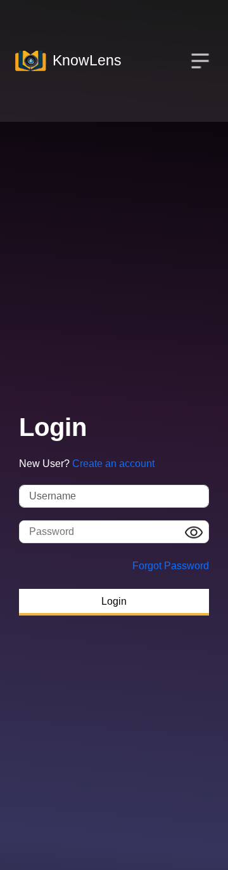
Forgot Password (170, 565)
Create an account (113, 463)
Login (114, 601)
